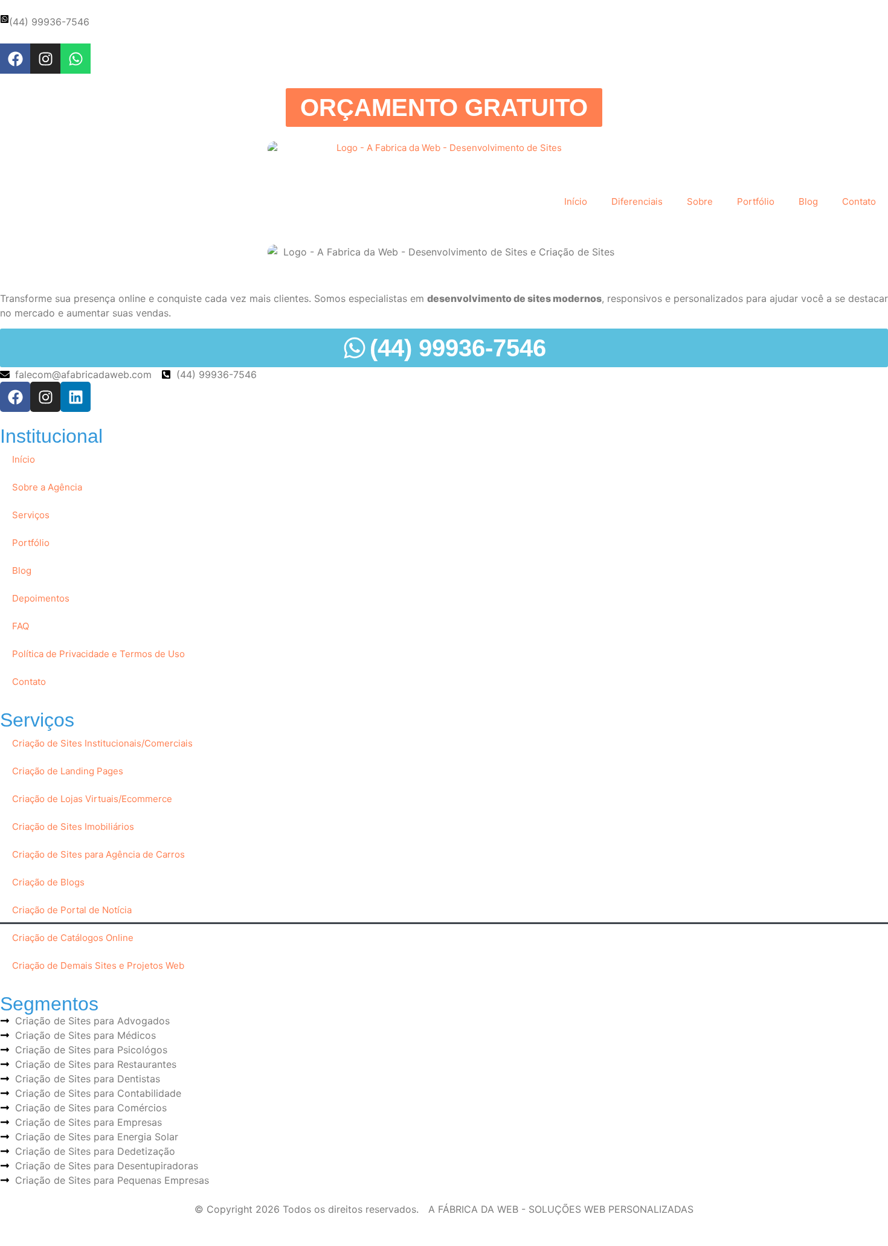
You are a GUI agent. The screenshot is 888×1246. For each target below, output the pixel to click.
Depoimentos (40, 598)
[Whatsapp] (75, 58)
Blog (808, 201)
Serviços (31, 515)
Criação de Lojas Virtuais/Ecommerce (92, 798)
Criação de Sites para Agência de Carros (98, 854)
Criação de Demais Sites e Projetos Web (98, 965)
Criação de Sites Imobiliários (73, 826)
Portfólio (755, 201)
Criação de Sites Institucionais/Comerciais (102, 743)
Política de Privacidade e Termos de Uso (98, 654)
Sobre (700, 201)
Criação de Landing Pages (67, 771)
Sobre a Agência (47, 487)
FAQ (20, 626)
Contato (859, 201)
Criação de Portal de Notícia (72, 910)
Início (575, 201)
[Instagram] (45, 58)
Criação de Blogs (48, 882)
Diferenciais (637, 201)
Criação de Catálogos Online (73, 937)
